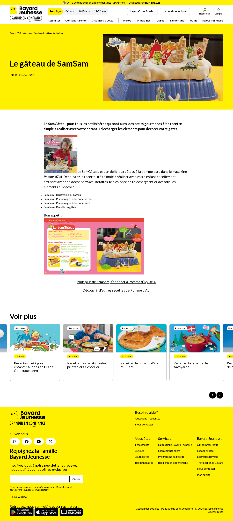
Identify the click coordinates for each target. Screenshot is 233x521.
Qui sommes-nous (207, 444)
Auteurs (139, 450)
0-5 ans (70, 11)
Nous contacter (144, 424)
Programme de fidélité (171, 456)
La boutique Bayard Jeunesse (175, 444)
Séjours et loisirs (212, 20)
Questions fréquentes (147, 418)
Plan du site (203, 474)
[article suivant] (219, 395)
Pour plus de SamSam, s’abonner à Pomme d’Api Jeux (116, 282)
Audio (194, 20)
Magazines (144, 20)
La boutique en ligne (175, 11)
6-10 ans (84, 11)
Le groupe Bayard (207, 456)
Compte (218, 13)
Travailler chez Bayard (210, 462)
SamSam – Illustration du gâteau (62, 194)
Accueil (13, 33)
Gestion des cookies (147, 508)
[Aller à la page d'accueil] (26, 20)
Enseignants (142, 444)
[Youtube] (39, 441)
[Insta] (15, 441)
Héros (127, 20)
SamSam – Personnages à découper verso (68, 198)
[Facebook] (27, 441)
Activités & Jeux (102, 20)
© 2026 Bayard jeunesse (209, 508)
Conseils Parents (76, 20)
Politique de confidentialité (177, 508)
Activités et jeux (25, 33)
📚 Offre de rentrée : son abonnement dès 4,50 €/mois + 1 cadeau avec (111, 2)
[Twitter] (51, 441)
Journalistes (142, 456)
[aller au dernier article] (212, 395)
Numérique (177, 20)
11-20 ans (100, 11)
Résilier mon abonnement (173, 462)
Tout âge (55, 11)
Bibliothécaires (144, 462)
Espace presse (205, 450)
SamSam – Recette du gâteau (60, 207)
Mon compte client (169, 450)
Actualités (54, 20)
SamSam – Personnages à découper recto (67, 203)
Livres (160, 20)
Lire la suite (19, 497)
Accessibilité (215, 511)
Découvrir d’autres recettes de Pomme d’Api (116, 290)
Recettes (38, 33)
